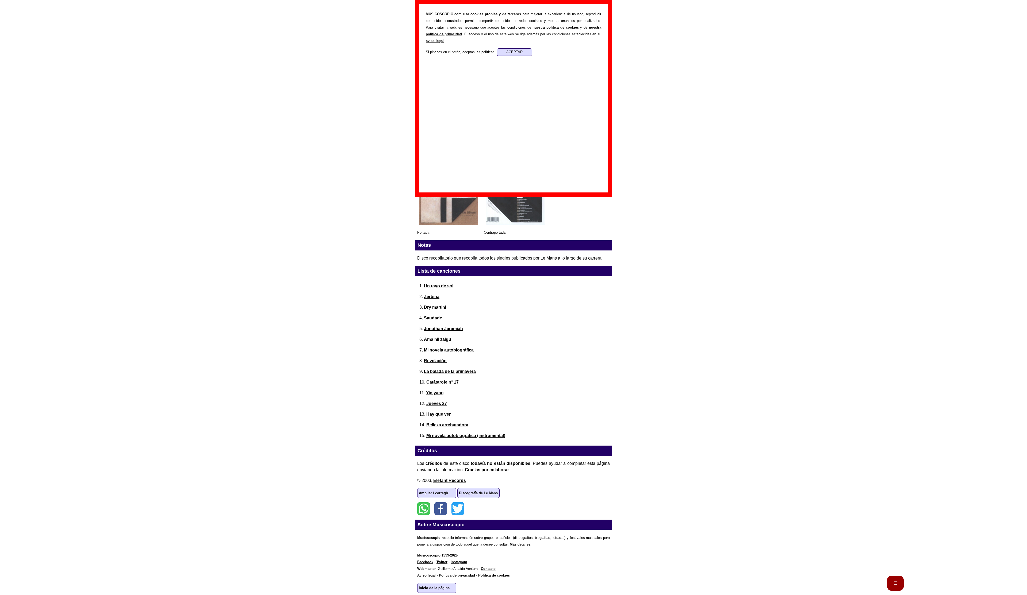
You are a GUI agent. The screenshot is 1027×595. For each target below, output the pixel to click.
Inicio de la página (434, 588)
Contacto (488, 569)
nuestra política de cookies (555, 27)
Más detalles (520, 544)
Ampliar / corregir (433, 493)
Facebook (440, 508)
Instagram (459, 562)
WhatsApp (423, 508)
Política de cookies (494, 575)
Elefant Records (449, 480)
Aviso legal (426, 575)
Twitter (457, 508)
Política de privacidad (457, 575)
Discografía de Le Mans (478, 493)
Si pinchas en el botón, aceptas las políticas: (461, 52)
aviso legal (435, 41)
